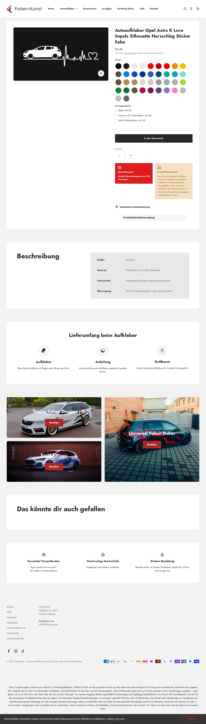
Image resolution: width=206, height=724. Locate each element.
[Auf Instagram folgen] (16, 651)
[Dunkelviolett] (158, 90)
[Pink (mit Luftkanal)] (142, 90)
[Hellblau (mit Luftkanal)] (126, 74)
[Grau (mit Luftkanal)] (150, 82)
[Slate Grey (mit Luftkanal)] (166, 82)
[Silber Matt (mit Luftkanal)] (118, 98)
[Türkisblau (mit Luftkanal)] (175, 74)
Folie (142, 8)
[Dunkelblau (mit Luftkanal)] (142, 74)
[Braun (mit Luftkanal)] (118, 82)
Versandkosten (130, 53)
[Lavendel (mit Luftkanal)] (166, 90)
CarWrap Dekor (125, 8)
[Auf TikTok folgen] (23, 651)
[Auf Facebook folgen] (9, 651)
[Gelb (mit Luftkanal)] (183, 66)
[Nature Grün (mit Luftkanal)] (183, 82)
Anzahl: (118, 148)
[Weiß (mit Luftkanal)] (134, 66)
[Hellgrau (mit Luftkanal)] (142, 82)
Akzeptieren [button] (192, 719)
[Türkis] (166, 74)
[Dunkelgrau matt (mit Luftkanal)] (175, 82)
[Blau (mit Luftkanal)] (134, 74)
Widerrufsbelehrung (16, 627)
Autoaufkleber (67, 8)
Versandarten (13, 633)
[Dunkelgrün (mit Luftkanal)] (126, 90)
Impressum (12, 617)
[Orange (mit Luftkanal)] (175, 66)
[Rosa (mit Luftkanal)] (175, 90)
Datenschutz (12, 622)
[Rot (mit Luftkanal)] (150, 66)
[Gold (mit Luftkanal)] (126, 82)
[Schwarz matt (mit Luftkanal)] (126, 66)
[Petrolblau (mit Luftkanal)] (158, 74)
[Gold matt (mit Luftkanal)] (134, 82)
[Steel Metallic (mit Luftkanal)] (126, 98)
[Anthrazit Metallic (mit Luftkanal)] (118, 74)
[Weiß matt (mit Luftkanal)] (142, 66)
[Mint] (183, 74)
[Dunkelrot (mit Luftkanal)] (158, 66)
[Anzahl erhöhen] (131, 155)
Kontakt (154, 8)
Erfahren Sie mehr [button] (116, 719)
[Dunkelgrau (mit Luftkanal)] (158, 82)
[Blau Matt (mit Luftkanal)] (150, 74)
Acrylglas (107, 8)
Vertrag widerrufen (15, 638)
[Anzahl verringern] (119, 155)
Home (51, 8)
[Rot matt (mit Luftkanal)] (166, 66)
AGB (9, 612)
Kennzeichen (89, 8)
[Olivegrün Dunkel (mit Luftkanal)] (134, 90)
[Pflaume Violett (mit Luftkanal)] (150, 90)
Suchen (10, 606)
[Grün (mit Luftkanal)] (118, 90)
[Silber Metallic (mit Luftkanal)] (183, 90)
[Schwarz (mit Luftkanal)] (118, 66)
